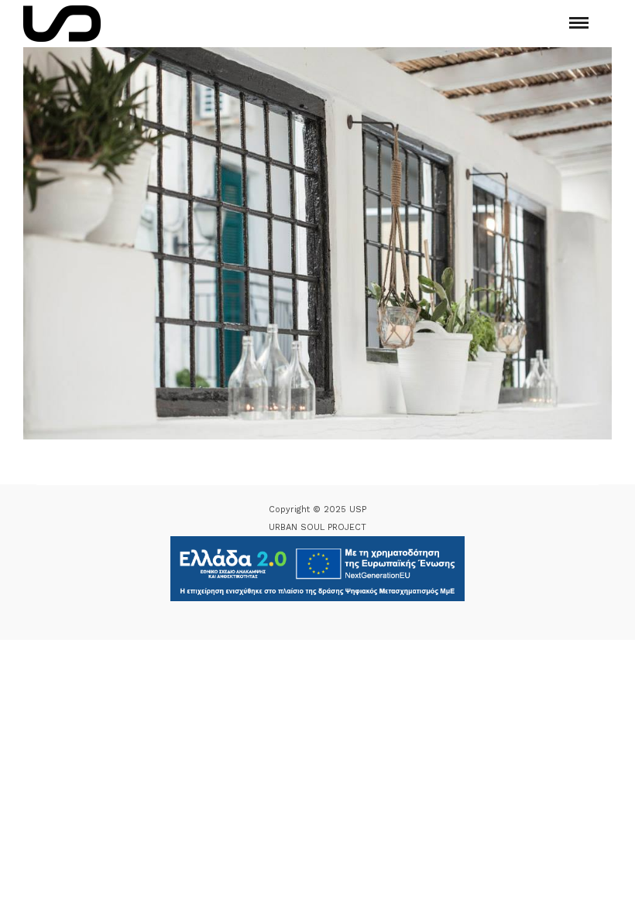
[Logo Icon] (62, 23)
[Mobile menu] (579, 23)
